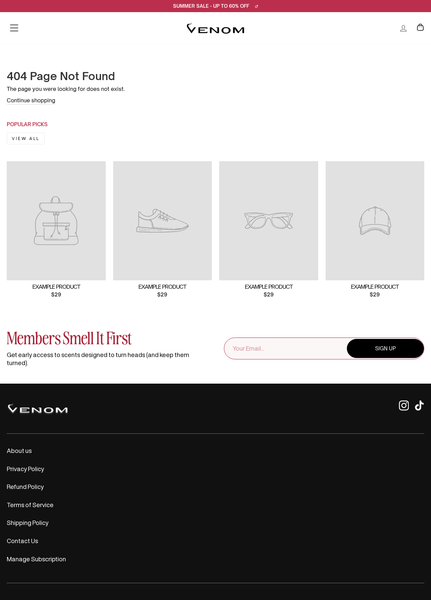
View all (26, 138)
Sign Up (385, 348)
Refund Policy (25, 487)
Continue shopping (31, 100)
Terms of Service (30, 505)
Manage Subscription (36, 559)
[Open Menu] (14, 28)
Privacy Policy (25, 469)
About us (19, 451)
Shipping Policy (27, 523)
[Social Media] (404, 408)
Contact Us (22, 541)
